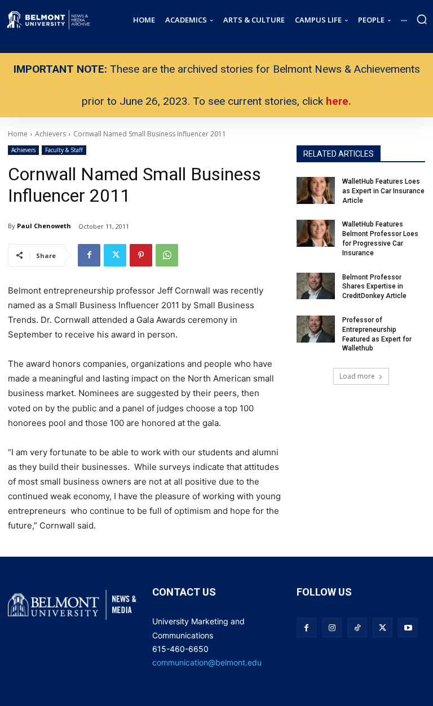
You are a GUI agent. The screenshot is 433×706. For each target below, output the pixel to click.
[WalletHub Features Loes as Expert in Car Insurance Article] (316, 190)
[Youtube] (408, 627)
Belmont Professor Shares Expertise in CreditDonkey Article (374, 286)
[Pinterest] (141, 255)
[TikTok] (357, 627)
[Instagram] (332, 627)
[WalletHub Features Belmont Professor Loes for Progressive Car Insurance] (316, 233)
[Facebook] (89, 255)
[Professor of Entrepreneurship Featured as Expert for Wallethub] (316, 329)
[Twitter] (115, 255)
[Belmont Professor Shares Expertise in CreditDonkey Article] (316, 286)
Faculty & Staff (64, 150)
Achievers (23, 150)
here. (338, 101)
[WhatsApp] (167, 255)
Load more (357, 376)
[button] (421, 19)
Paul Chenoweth (44, 225)
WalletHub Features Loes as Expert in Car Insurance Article (383, 191)
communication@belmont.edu (207, 662)
